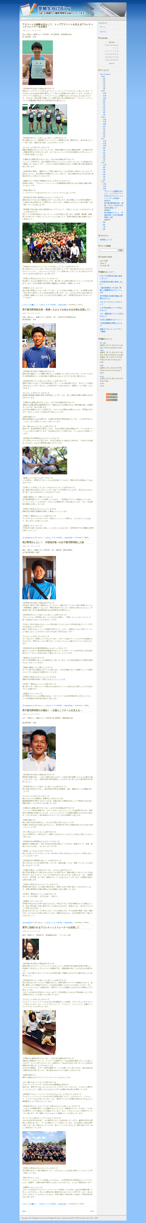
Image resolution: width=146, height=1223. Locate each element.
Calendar (104, 38)
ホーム (102, 27)
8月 (104, 103)
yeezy (102, 376)
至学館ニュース (106, 240)
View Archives (105, 74)
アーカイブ (104, 70)
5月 (104, 110)
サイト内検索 (105, 246)
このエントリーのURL (47, 305)
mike (121, 355)
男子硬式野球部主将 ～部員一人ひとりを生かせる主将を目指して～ (113, 205)
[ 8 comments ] (27, 706)
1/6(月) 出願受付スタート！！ (111, 320)
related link (62, 305)
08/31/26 (111, 63)
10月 (104, 98)
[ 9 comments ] (27, 538)
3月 (104, 84)
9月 (104, 79)
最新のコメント (106, 339)
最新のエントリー (107, 272)
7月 (104, 105)
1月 (104, 88)
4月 (104, 112)
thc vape (103, 343)
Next (92, 1211)
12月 (104, 93)
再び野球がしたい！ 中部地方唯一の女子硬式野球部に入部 (113, 215)
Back (24, 1211)
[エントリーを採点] (69, 305)
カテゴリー (104, 236)
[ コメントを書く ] (29, 305)
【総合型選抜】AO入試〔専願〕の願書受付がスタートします (111, 290)
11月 (104, 96)
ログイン (103, 32)
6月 (104, 81)
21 (111, 57)
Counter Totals (106, 257)
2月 (104, 86)
